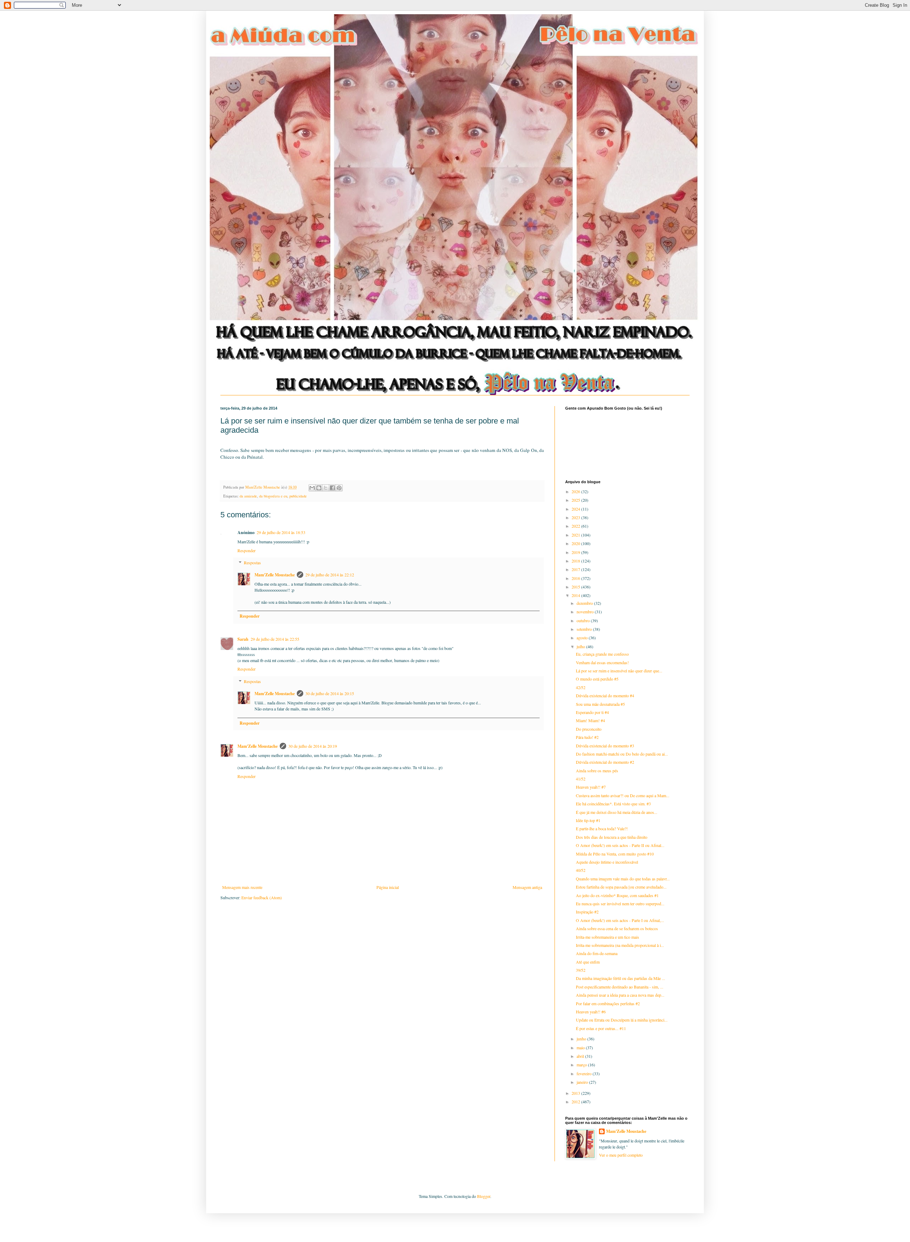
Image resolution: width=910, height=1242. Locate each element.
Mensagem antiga (527, 887)
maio (581, 1047)
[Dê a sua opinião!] (318, 487)
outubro (584, 620)
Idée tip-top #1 (588, 820)
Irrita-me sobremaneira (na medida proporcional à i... (620, 945)
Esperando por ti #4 (592, 712)
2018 (576, 561)
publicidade (298, 496)
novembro (586, 611)
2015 (576, 587)
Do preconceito (588, 729)
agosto (583, 637)
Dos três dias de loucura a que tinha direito (611, 837)
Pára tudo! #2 (587, 737)
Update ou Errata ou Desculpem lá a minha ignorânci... (622, 1020)
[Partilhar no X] (325, 487)
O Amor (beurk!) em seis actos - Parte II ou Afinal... (620, 845)
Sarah (242, 639)
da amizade (248, 496)
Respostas (252, 563)
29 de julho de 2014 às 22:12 (329, 574)
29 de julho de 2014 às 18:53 (281, 532)
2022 (576, 526)
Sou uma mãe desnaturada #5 (600, 704)
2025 (576, 500)
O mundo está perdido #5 (597, 679)
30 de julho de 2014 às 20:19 (312, 746)
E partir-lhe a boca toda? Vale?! (602, 828)
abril (581, 1056)
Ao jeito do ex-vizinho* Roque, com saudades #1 (617, 895)
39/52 (580, 970)
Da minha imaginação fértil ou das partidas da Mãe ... (620, 978)
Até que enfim (588, 962)
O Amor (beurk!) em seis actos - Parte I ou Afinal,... (620, 920)
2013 (576, 1093)
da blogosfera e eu (273, 496)
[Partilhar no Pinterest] (339, 487)
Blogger (483, 1196)
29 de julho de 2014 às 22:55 (275, 639)
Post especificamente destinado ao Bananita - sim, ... (619, 987)
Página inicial (387, 887)
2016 (576, 578)
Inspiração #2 (587, 912)
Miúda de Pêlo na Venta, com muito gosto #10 (615, 854)
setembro (585, 629)
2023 (576, 517)
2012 (576, 1101)
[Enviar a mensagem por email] (312, 487)
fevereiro (585, 1073)
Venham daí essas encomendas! (602, 662)
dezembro (585, 603)
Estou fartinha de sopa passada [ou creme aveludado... (621, 887)
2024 (576, 509)
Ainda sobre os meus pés (597, 770)
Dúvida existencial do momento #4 (605, 695)
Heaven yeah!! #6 (591, 1011)
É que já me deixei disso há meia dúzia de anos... (616, 812)
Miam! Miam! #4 (590, 720)
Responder (246, 550)
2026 (576, 491)
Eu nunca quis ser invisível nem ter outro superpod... (620, 903)
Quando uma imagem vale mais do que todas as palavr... (623, 878)
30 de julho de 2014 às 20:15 (329, 693)
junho (582, 1038)
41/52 (580, 779)
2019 (576, 552)
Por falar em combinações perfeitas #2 (608, 1003)
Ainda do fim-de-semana (596, 953)
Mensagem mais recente (242, 887)
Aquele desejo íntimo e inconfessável (607, 862)
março (582, 1064)
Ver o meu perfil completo (621, 1155)
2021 (576, 535)
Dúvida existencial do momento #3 (605, 745)
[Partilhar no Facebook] (332, 487)
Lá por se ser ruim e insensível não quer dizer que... (619, 670)
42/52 (580, 687)
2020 (576, 543)
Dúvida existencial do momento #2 (605, 762)
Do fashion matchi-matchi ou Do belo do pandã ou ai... (622, 754)
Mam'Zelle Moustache (275, 575)
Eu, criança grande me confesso (602, 654)
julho (581, 646)
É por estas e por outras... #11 (601, 1028)
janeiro (583, 1082)
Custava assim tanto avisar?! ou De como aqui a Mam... (622, 795)
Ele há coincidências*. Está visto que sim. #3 (613, 803)
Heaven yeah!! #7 (591, 787)
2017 (576, 569)
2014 (576, 595)
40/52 (580, 870)
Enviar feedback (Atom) (261, 897)
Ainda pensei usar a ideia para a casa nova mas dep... (620, 995)
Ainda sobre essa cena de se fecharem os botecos (617, 928)
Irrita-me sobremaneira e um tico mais (607, 937)
